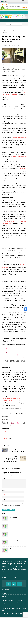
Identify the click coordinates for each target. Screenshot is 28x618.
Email (3, 494)
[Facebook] (8, 584)
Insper (5, 438)
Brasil (5, 1)
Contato (4, 593)
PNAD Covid (23, 264)
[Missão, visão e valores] (5, 534)
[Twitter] (19, 584)
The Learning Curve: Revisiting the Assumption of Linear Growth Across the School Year (14, 169)
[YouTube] (14, 584)
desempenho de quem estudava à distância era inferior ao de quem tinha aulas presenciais (14, 221)
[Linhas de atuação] (5, 542)
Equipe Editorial (13, 45)
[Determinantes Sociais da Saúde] (14, 18)
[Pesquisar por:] (14, 24)
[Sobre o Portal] (5, 518)
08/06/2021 (5, 45)
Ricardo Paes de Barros (15, 96)
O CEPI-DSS (12, 525)
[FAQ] (5, 550)
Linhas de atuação (14, 541)
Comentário (5, 478)
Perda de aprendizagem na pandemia (12, 432)
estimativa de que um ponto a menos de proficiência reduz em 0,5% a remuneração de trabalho (14, 398)
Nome (3, 490)
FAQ (10, 548)
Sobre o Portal (13, 517)
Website (4, 499)
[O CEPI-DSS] (5, 526)
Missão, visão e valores (15, 533)
